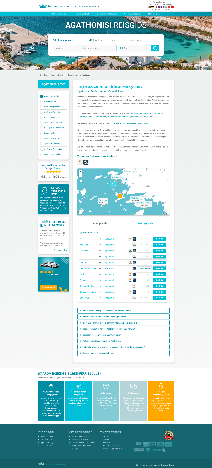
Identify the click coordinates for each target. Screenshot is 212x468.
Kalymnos (147, 113)
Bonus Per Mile (46, 446)
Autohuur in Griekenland (81, 439)
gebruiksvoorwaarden (111, 446)
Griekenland (61, 75)
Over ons (106, 436)
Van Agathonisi (100, 223)
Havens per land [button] (82, 14)
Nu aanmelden (60, 250)
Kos (154, 113)
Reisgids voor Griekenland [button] (107, 14)
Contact (106, 439)
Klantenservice (154, 14)
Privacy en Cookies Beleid (112, 449)
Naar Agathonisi (145, 223)
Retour (114, 40)
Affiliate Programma (79, 436)
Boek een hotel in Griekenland (83, 443)
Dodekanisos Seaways (124, 123)
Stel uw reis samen (134, 40)
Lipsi (96, 117)
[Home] (40, 75)
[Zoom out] (80, 175)
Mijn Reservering (46, 443)
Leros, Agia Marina (85, 117)
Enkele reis (98, 40)
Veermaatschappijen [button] (133, 14)
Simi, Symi (147, 117)
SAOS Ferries (142, 123)
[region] (123, 191)
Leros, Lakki (162, 113)
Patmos (102, 117)
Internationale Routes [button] (60, 14)
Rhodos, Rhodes (114, 117)
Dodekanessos (73, 75)
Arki (131, 113)
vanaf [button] (145, 239)
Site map (75, 449)
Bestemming (49, 75)
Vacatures (107, 443)
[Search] (155, 48)
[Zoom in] (80, 171)
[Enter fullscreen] (80, 212)
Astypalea (137, 113)
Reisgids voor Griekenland (81, 446)
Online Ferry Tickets (47, 436)
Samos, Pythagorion (130, 117)
